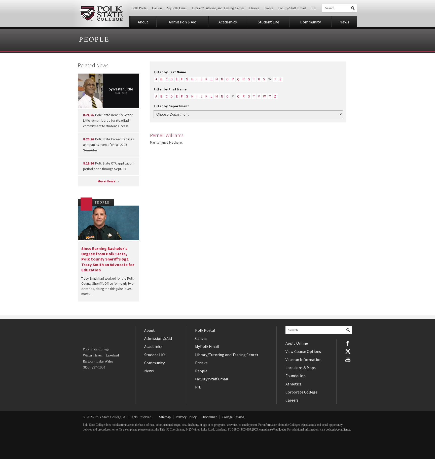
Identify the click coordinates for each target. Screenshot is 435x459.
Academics (228, 21)
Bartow (88, 361)
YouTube (347, 359)
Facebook (347, 343)
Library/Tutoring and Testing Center (218, 8)
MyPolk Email (177, 8)
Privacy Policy (186, 417)
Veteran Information (303, 359)
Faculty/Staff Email (292, 8)
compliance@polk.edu (272, 429)
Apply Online (296, 343)
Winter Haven (92, 355)
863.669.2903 (249, 429)
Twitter (347, 351)
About (143, 21)
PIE (313, 8)
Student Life (268, 21)
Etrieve (254, 8)
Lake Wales (104, 361)
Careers (292, 400)
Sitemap (165, 417)
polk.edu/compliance (338, 429)
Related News (93, 65)
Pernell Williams (167, 135)
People (268, 8)
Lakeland (112, 355)
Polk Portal (139, 8)
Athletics (293, 383)
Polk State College (101, 13)
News (344, 21)
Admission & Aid (182, 21)
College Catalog (233, 417)
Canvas (157, 8)
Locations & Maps (300, 367)
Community (310, 21)
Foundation (295, 375)
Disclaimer (209, 417)
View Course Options (303, 351)
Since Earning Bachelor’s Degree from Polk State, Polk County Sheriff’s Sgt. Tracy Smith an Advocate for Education (107, 259)
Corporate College (301, 392)
